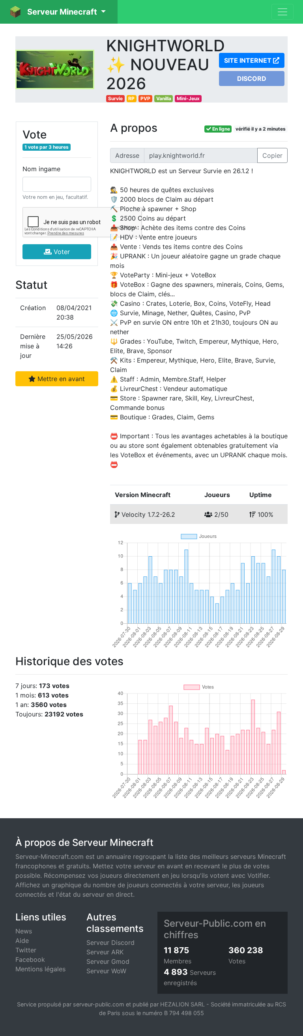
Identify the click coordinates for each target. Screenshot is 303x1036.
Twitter (25, 950)
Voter (61, 252)
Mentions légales (40, 969)
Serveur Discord (110, 942)
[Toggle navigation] (282, 12)
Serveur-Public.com (208, 923)
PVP (145, 98)
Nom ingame (41, 169)
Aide (22, 940)
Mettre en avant (60, 379)
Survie (115, 98)
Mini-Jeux (188, 98)
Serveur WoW (106, 971)
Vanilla (163, 98)
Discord (251, 78)
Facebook (30, 959)
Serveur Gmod (107, 961)
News (23, 931)
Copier (272, 155)
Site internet (248, 60)
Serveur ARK (104, 952)
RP (131, 98)
